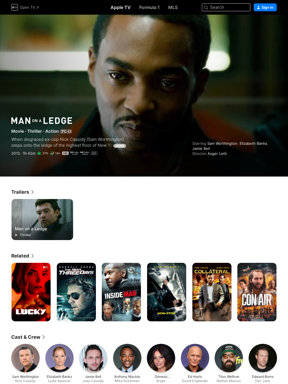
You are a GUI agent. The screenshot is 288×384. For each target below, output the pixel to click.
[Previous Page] (6, 292)
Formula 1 (149, 7)
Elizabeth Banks (253, 143)
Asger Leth (217, 153)
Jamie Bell (201, 148)
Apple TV (121, 7)
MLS (173, 7)
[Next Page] (282, 292)
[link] (23, 192)
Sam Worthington (222, 143)
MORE (119, 146)
